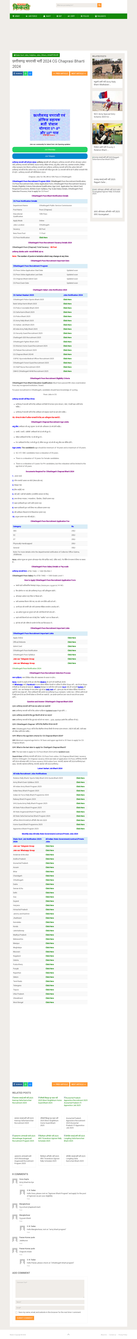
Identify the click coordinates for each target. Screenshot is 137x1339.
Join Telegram (50, 156)
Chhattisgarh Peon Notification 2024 (26, 668)
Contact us (112, 1335)
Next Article (78, 73)
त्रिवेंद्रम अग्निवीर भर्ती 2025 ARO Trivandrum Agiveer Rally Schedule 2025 (50, 1158)
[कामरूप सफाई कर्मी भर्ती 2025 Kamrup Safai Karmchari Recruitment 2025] (24, 1106)
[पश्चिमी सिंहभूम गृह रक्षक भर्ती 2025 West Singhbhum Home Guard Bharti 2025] (50, 1106)
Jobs (38, 55)
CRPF (72, 16)
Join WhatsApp (50, 150)
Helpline (32, 55)
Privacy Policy (123, 1335)
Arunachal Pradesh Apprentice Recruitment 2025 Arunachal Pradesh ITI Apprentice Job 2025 (75, 1123)
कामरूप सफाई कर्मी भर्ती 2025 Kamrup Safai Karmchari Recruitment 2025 (24, 1120)
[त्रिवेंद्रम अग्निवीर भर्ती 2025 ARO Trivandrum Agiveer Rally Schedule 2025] (50, 1144)
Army (17, 16)
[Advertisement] (68, 35)
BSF (60, 16)
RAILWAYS (101, 16)
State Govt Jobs (22, 55)
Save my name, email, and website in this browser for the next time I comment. (49, 1312)
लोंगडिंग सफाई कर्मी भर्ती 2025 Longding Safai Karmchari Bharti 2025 (75, 1158)
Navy (48, 16)
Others (44, 55)
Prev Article (61, 73)
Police (86, 16)
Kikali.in (12, 1335)
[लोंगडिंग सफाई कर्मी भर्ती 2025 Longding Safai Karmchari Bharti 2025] (76, 1144)
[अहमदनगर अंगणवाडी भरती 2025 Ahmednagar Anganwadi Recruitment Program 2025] (24, 1144)
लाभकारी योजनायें (52, 55)
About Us (104, 1335)
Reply (20, 1185)
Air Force (32, 16)
